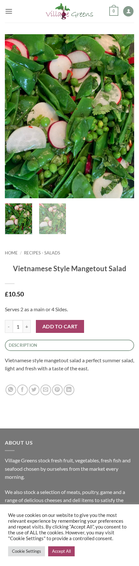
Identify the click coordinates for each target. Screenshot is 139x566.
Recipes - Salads (42, 252)
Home (11, 252)
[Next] (123, 116)
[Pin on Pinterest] (57, 390)
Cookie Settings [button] (26, 551)
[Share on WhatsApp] (10, 390)
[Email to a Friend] (45, 390)
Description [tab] (23, 345)
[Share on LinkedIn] (69, 390)
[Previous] (15, 116)
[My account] (128, 11)
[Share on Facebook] (22, 390)
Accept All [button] (61, 551)
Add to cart (60, 326)
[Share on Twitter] (34, 390)
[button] (9, 11)
